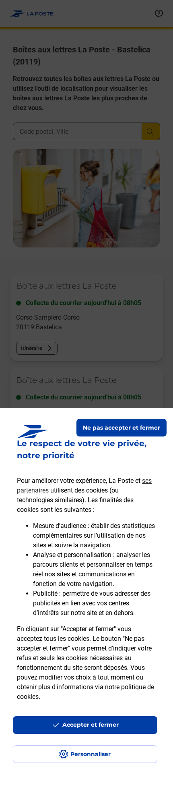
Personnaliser (90, 754)
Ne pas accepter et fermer (121, 427)
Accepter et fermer (90, 724)
